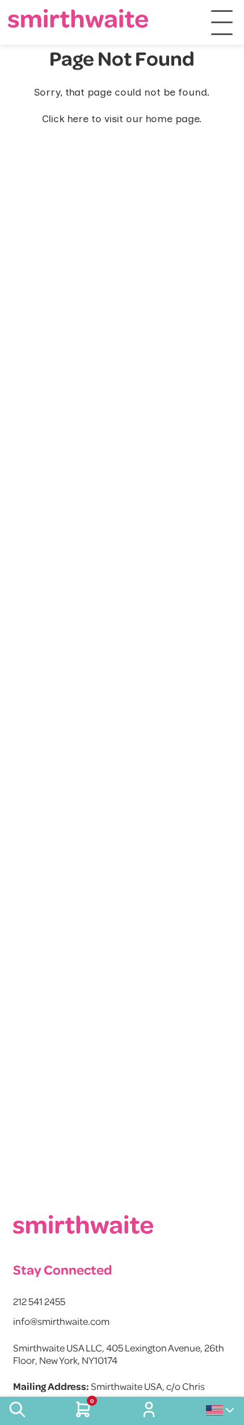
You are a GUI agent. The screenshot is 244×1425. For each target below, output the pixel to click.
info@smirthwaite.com (61, 1321)
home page (172, 119)
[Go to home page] (78, 18)
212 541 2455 (39, 1301)
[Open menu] (221, 22)
